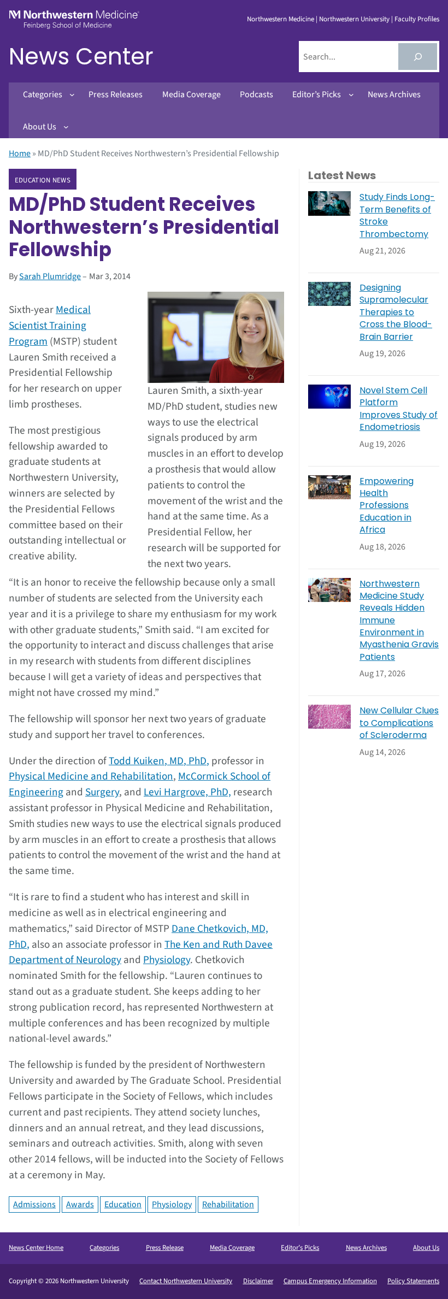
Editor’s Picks (300, 1248)
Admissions (34, 1204)
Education (123, 1204)
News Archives (366, 1248)
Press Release (165, 1248)
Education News (42, 180)
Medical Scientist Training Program (50, 325)
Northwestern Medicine (280, 19)
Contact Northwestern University (185, 1281)
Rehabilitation (228, 1204)
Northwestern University (354, 19)
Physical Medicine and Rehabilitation (91, 776)
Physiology (166, 959)
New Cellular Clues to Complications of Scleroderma (399, 723)
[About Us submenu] (66, 126)
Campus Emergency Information (330, 1281)
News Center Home (36, 1248)
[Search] (417, 56)
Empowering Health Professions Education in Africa (386, 505)
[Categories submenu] (72, 94)
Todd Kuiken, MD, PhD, (159, 761)
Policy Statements (413, 1281)
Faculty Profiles (416, 19)
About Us (426, 1248)
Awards (80, 1204)
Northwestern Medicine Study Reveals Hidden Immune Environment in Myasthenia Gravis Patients (399, 620)
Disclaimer (258, 1281)
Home (20, 153)
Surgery (102, 792)
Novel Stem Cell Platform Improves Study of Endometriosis (398, 409)
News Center (81, 56)
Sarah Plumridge (50, 276)
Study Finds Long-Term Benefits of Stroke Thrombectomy (397, 215)
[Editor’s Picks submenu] (351, 94)
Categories (104, 1248)
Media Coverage (232, 1248)
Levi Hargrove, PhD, (187, 792)
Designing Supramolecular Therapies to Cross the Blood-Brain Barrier (395, 312)
